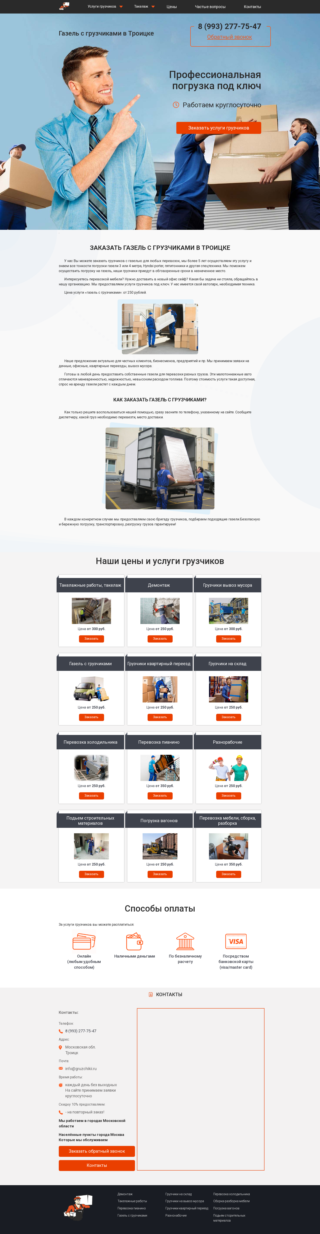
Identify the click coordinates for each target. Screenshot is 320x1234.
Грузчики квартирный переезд (186, 1208)
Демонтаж (125, 1194)
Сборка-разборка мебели (231, 1201)
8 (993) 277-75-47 (229, 26)
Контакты (252, 6)
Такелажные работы (132, 1201)
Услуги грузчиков (102, 6)
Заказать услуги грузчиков (218, 128)
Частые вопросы (210, 6)
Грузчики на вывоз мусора (184, 1201)
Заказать (91, 639)
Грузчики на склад (178, 1194)
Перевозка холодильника (231, 1194)
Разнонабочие (176, 1215)
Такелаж (141, 6)
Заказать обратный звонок (97, 1151)
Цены (172, 6)
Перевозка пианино (132, 1208)
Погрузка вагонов (226, 1208)
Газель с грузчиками (132, 1215)
